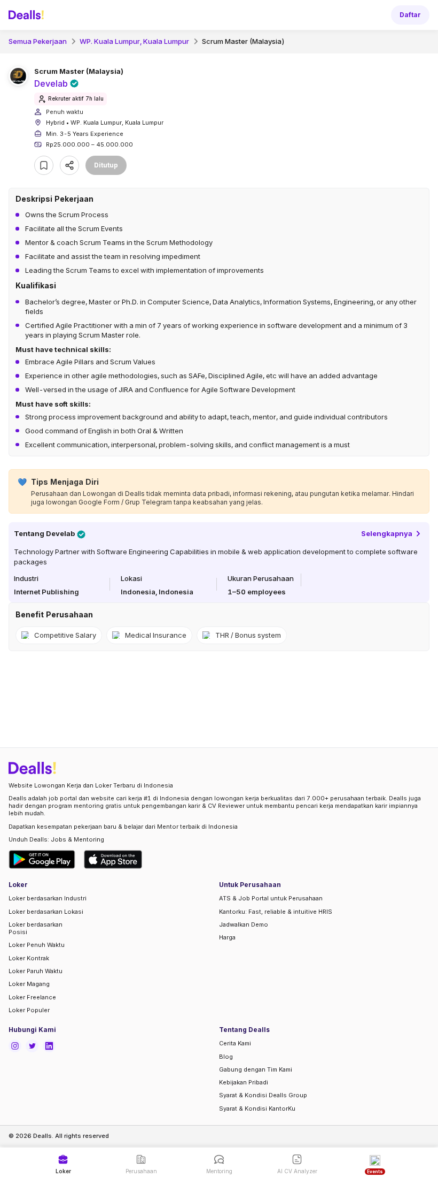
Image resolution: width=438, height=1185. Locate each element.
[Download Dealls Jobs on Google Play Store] (42, 859)
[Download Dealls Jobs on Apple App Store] (113, 859)
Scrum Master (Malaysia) (243, 41)
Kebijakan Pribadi (243, 1082)
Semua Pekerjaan (38, 41)
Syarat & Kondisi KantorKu (257, 1108)
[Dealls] (28, 15)
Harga (227, 937)
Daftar (410, 15)
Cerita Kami (235, 1043)
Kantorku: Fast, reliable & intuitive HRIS (275, 911)
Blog (226, 1056)
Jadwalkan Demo (243, 924)
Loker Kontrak (29, 958)
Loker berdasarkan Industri (48, 898)
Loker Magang (29, 984)
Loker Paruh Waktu (35, 971)
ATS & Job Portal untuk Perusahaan (271, 898)
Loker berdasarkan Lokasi (46, 911)
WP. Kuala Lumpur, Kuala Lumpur (134, 41)
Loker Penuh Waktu (37, 945)
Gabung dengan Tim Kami (255, 1069)
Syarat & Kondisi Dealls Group (263, 1095)
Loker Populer (29, 1010)
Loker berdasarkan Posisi (35, 928)
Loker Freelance (32, 997)
